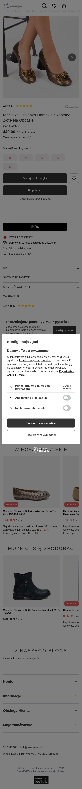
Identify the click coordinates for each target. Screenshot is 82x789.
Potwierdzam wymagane (41, 434)
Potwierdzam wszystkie (41, 423)
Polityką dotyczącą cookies (35, 360)
